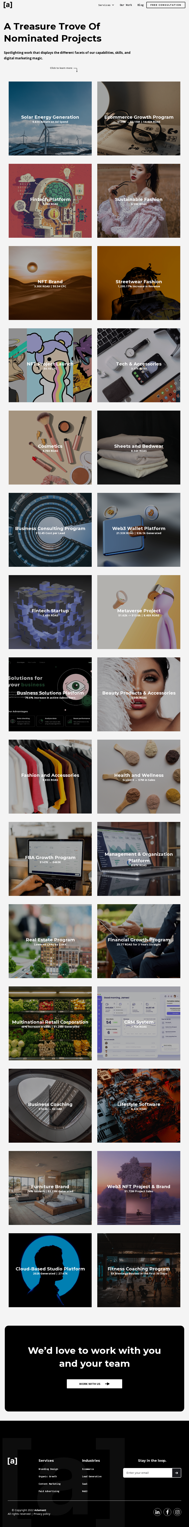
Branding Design (48, 1469)
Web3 (84, 1491)
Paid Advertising (49, 1491)
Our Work (126, 4)
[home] (8, 5)
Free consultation (165, 5)
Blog (141, 4)
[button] (106, 5)
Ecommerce (88, 1469)
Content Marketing (50, 1483)
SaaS (84, 1483)
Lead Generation (92, 1476)
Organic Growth (48, 1476)
